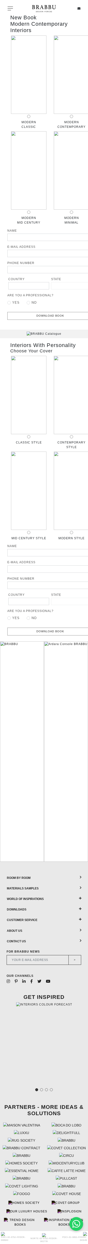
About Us (14, 931)
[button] (5, 751)
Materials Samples (23, 888)
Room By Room (19, 878)
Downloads (16, 909)
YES (16, 302)
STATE (56, 279)
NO (34, 302)
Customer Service (22, 920)
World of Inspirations (25, 899)
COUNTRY (16, 279)
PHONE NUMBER (20, 263)
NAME (12, 230)
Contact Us (16, 941)
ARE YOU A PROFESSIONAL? (30, 295)
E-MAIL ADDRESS (21, 247)
